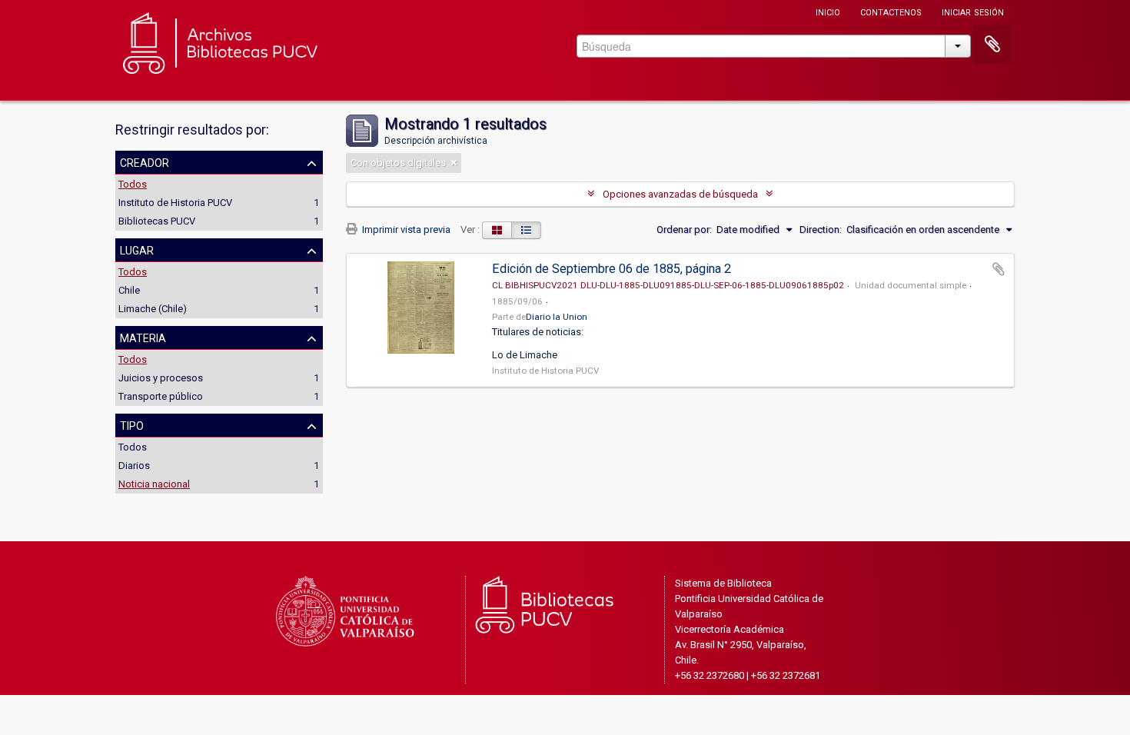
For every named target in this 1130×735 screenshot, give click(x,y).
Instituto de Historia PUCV (175, 202)
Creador (144, 161)
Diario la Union (556, 316)
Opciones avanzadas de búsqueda (680, 194)
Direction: (820, 229)
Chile (129, 290)
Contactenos (891, 11)
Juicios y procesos (160, 378)
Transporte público (160, 396)
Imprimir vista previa (405, 229)
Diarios (134, 465)
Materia (143, 337)
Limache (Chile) (152, 308)
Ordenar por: (684, 229)
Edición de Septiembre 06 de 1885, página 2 (611, 268)
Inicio (828, 11)
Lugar (137, 249)
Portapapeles (992, 44)
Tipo (132, 424)
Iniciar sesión (973, 11)
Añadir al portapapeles (998, 269)
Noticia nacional (154, 484)
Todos (132, 184)
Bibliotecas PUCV (156, 221)
